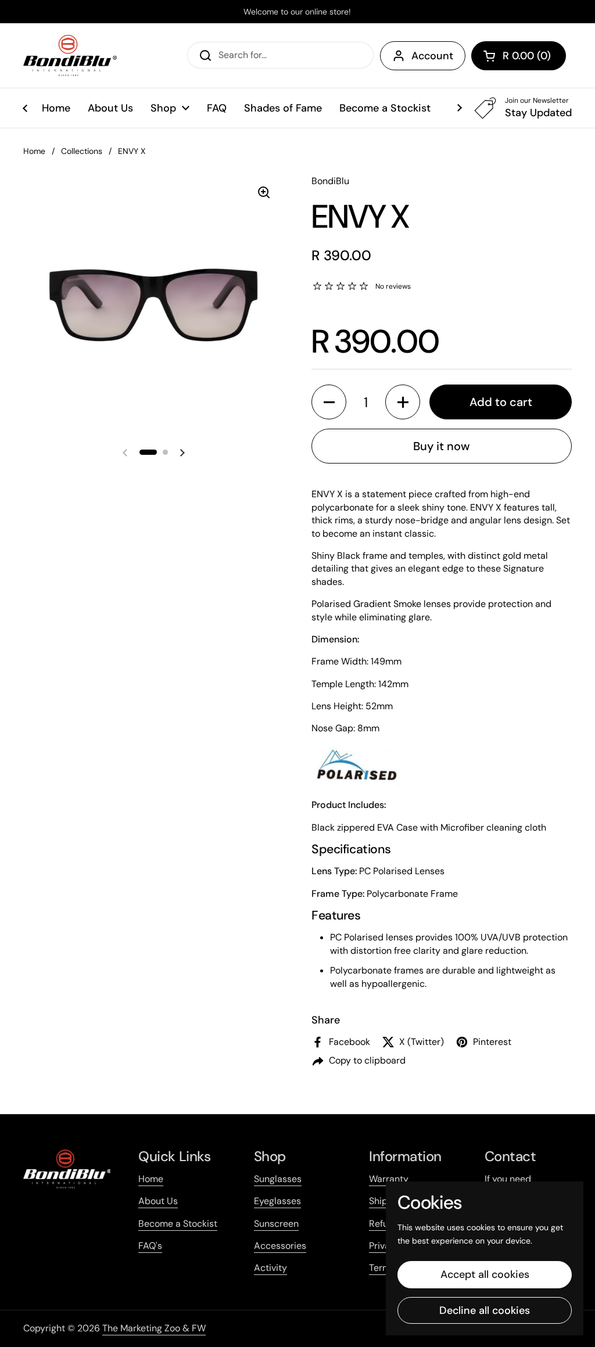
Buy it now (441, 446)
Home (34, 151)
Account (432, 56)
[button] (518, 55)
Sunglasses (278, 1179)
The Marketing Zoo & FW (154, 1328)
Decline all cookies (484, 1310)
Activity (270, 1268)
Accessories (280, 1246)
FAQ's (150, 1246)
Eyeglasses (277, 1201)
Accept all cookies (484, 1274)
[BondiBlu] (70, 55)
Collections (81, 151)
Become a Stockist (177, 1223)
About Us (158, 1201)
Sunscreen (276, 1223)
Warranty (388, 1179)
